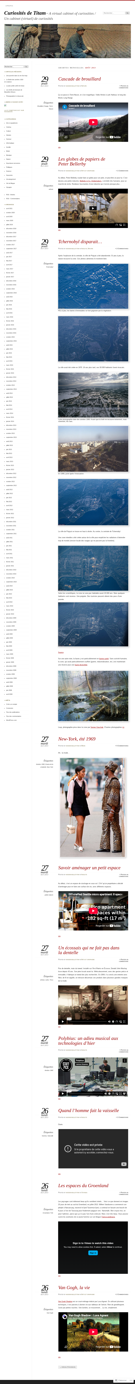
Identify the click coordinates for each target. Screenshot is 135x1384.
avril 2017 (9, 264)
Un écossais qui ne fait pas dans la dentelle (88, 950)
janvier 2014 (10, 421)
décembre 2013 (11, 425)
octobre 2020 (10, 212)
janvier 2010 (10, 614)
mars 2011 (9, 558)
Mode (83, 746)
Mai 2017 (9, 261)
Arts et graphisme (88, 171)
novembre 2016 (11, 285)
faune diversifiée (81, 665)
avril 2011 (9, 553)
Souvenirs (9, 175)
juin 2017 (9, 256)
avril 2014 (9, 409)
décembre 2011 (11, 521)
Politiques (9, 167)
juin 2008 (9, 690)
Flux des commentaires (13, 716)
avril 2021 (9, 208)
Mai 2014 (9, 405)
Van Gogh (50, 1313)
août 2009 (9, 634)
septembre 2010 (11, 582)
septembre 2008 (11, 678)
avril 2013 (9, 457)
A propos (9, 6)
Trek (51, 1213)
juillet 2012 (9, 493)
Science (8, 171)
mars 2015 (9, 365)
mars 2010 (9, 606)
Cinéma (8, 127)
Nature (84, 86)
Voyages (84, 1192)
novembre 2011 (11, 525)
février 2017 (10, 273)
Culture (8, 131)
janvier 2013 (10, 469)
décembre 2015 (11, 329)
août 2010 (9, 586)
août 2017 (9, 252)
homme (44, 1136)
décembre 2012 (11, 473)
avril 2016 (9, 313)
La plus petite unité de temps (15, 86)
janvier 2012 (10, 517)
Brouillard (40, 106)
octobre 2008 (10, 674)
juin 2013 (9, 449)
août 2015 (9, 345)
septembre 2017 (11, 248)
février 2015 (10, 369)
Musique (9, 155)
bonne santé (104, 659)
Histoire (8, 135)
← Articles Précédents (67, 1367)
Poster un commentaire (123, 87)
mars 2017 (9, 269)
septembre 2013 (11, 437)
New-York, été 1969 (76, 739)
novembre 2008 (11, 670)
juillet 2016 (9, 301)
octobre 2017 (10, 244)
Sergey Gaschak (97, 727)
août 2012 (9, 489)
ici (123, 727)
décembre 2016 (11, 281)
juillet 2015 (9, 349)
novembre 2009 (11, 622)
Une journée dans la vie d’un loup (16, 75)
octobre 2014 (10, 385)
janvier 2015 (10, 373)
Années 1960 (40, 764)
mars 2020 (9, 220)
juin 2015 (9, 353)
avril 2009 (9, 650)
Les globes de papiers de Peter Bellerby (81, 161)
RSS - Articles (10, 194)
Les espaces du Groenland (83, 1185)
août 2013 (9, 441)
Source (61, 652)
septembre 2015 (11, 341)
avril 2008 (9, 694)
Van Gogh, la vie (74, 1287)
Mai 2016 (9, 309)
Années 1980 (49, 1070)
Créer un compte (11, 704)
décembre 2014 (11, 377)
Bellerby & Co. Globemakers (91, 181)
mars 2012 (9, 509)
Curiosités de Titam (25, 13)
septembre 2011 (11, 533)
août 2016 (9, 297)
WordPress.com (11, 720)
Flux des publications (13, 712)
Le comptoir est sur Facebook (14, 111)
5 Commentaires (122, 746)
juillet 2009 (9, 638)
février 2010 (10, 610)
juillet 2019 (9, 224)
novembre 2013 (11, 429)
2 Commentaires (122, 249)
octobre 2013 (10, 433)
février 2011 (10, 561)
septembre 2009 (11, 630)
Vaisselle (50, 1136)
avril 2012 (9, 505)
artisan (51, 189)
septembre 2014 (11, 389)
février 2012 (10, 513)
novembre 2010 (11, 574)
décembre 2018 (11, 228)
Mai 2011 (9, 549)
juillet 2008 (9, 686)
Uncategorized (11, 179)
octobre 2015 (10, 337)
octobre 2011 (10, 529)
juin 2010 (9, 594)
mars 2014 (9, 413)
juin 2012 (9, 497)
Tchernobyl (49, 267)
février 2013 (10, 465)
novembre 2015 (11, 333)
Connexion (9, 708)
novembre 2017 (11, 240)
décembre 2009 (11, 618)
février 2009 (10, 658)
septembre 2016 (11, 293)
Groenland (46, 1213)
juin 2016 (9, 305)
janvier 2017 (10, 276)
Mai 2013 (9, 453)
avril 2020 (9, 216)
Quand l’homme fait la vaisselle (88, 1110)
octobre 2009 (10, 626)
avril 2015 (9, 361)
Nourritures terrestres (13, 163)
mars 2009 (9, 654)
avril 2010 (9, 602)
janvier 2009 (10, 662)
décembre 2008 (11, 666)
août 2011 (9, 537)
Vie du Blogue (10, 183)
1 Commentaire (122, 171)
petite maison (49, 895)
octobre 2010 (10, 578)
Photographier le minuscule (14, 96)
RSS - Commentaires (13, 198)
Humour (8, 139)
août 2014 (9, 393)
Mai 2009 (9, 646)
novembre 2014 (11, 381)
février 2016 (10, 321)
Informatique (10, 143)
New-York (50, 767)
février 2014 (10, 417)
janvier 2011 (10, 566)
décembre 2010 (11, 570)
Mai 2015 (9, 357)
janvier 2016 (10, 325)
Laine (47, 980)
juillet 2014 (9, 397)
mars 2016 (9, 317)
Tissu (51, 980)
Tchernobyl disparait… (80, 241)
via (59, 147)
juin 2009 (9, 642)
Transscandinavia (108, 1217)
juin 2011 (9, 546)
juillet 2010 (9, 590)
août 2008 (9, 682)
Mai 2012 (9, 501)
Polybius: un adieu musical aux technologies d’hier (88, 1041)
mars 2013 (9, 461)
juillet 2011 (9, 541)
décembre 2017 (11, 236)
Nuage (46, 106)
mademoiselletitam (72, 86)
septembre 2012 (11, 485)
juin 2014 (9, 401)
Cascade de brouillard (79, 79)
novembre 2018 (11, 232)
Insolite (84, 249)
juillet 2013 (9, 445)
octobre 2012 (10, 481)
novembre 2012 (11, 477)
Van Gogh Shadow (65, 1301)
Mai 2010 (9, 598)
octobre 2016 (10, 289)
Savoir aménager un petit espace (89, 867)
